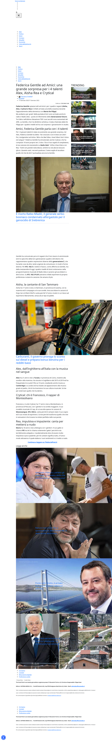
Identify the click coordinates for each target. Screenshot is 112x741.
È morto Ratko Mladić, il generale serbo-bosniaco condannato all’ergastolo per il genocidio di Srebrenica (40, 217)
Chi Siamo (22, 671)
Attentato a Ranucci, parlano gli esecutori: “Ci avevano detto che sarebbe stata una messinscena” (50, 475)
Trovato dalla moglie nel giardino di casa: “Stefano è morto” (83, 110)
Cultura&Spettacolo (25, 44)
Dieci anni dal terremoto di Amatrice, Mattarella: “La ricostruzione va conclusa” (47, 641)
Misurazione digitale (25, 675)
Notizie (74, 92)
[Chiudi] (18, 15)
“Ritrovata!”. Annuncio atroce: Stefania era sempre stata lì (82, 124)
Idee (20, 32)
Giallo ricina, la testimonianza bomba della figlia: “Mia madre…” (83, 166)
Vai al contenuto (20, 1)
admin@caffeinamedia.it (78, 686)
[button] (3, 737)
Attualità (21, 40)
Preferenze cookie (24, 677)
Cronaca (21, 38)
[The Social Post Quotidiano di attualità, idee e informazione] (64, 24)
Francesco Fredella (26, 96)
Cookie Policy (27, 680)
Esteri (20, 36)
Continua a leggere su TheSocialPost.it (42, 442)
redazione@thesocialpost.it (54, 695)
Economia (22, 42)
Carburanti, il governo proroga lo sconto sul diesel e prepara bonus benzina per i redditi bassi (40, 360)
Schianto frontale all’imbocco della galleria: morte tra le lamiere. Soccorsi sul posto (82, 96)
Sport (20, 46)
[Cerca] (16, 12)
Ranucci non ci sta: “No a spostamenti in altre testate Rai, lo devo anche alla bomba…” (51, 530)
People (74, 134)
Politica (21, 34)
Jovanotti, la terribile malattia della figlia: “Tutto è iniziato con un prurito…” (82, 138)
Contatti (21, 673)
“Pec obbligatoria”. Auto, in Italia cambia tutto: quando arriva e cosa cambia (83, 152)
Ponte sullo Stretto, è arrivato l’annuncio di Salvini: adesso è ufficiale (49, 586)
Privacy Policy (20, 680)
